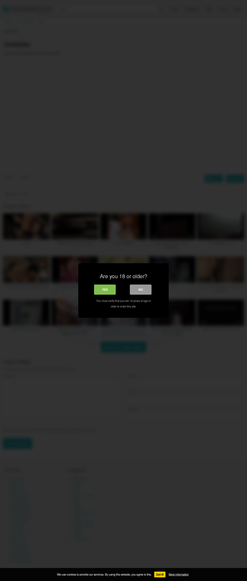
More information (179, 574)
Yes (105, 289)
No (141, 289)
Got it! (160, 574)
